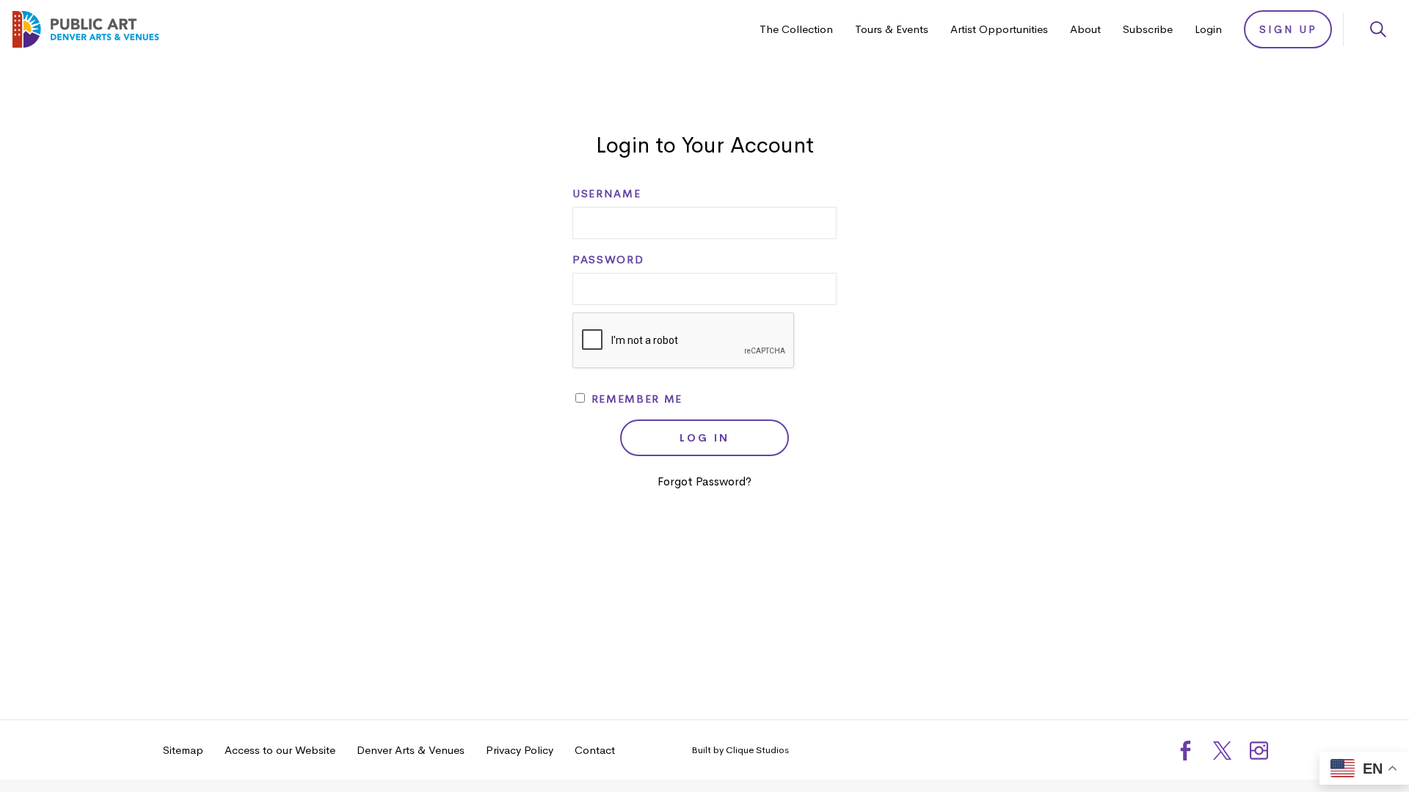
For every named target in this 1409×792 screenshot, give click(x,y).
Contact (595, 750)
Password (608, 259)
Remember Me (634, 399)
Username (606, 193)
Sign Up (1288, 29)
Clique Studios (757, 750)
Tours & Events (891, 29)
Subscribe (1148, 29)
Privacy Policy (519, 750)
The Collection (796, 29)
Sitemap (183, 750)
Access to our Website (280, 750)
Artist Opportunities (999, 29)
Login (1208, 29)
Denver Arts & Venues (411, 750)
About (1085, 29)
